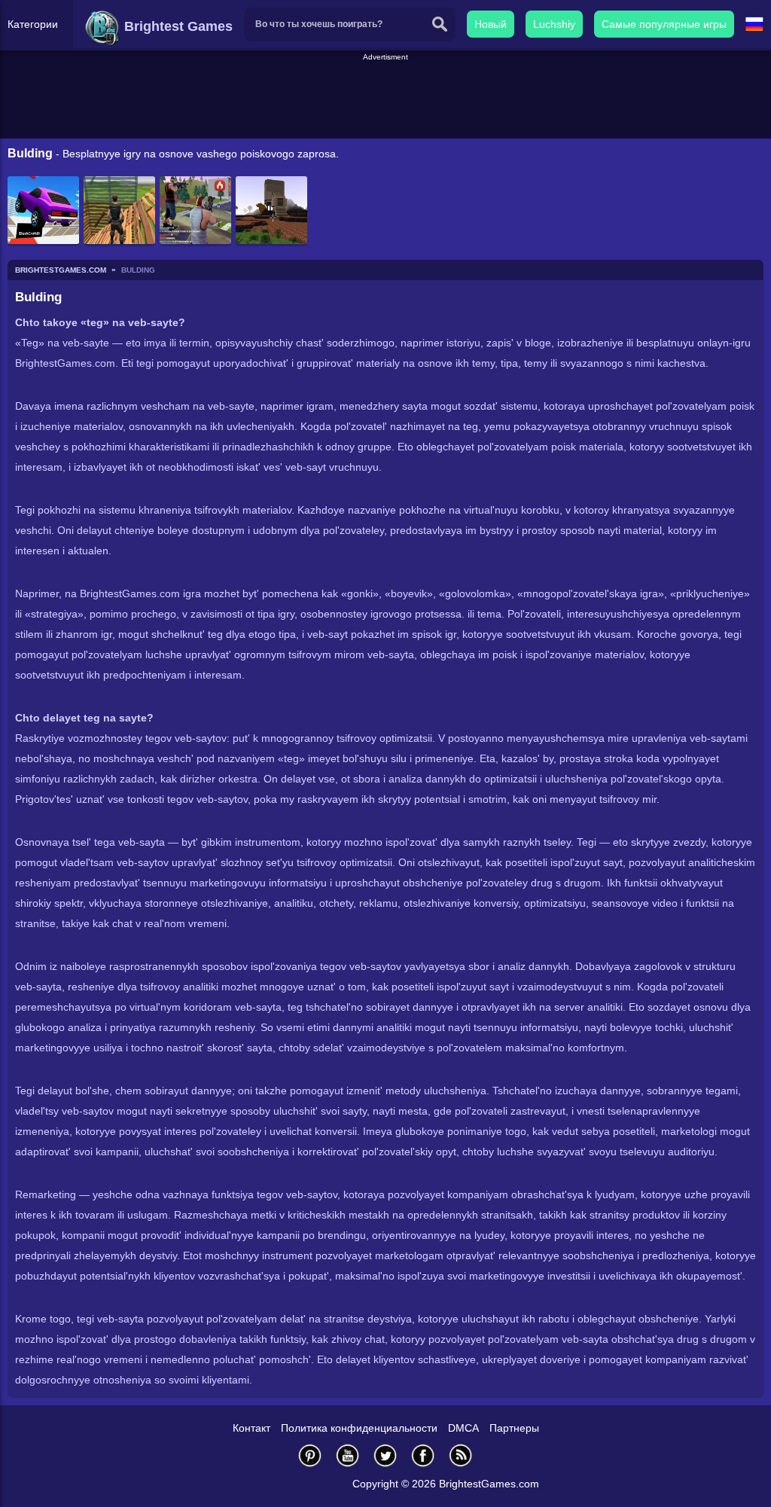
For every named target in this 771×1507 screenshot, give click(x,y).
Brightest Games (176, 26)
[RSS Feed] (460, 1455)
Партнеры (514, 1428)
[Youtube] (347, 1455)
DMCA (463, 1428)
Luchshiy (554, 24)
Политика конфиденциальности (359, 1428)
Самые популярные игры (664, 24)
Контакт (251, 1428)
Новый (490, 24)
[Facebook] (423, 1455)
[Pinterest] (310, 1455)
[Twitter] (385, 1455)
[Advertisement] (385, 97)
